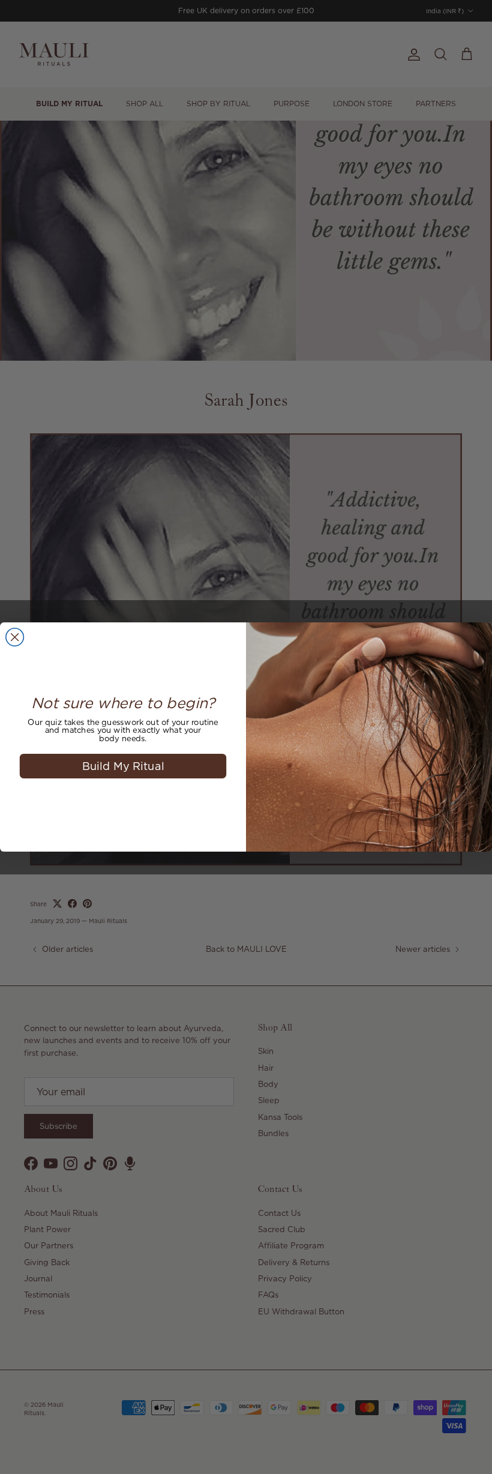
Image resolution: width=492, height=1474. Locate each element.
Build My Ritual (123, 765)
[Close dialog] (15, 637)
